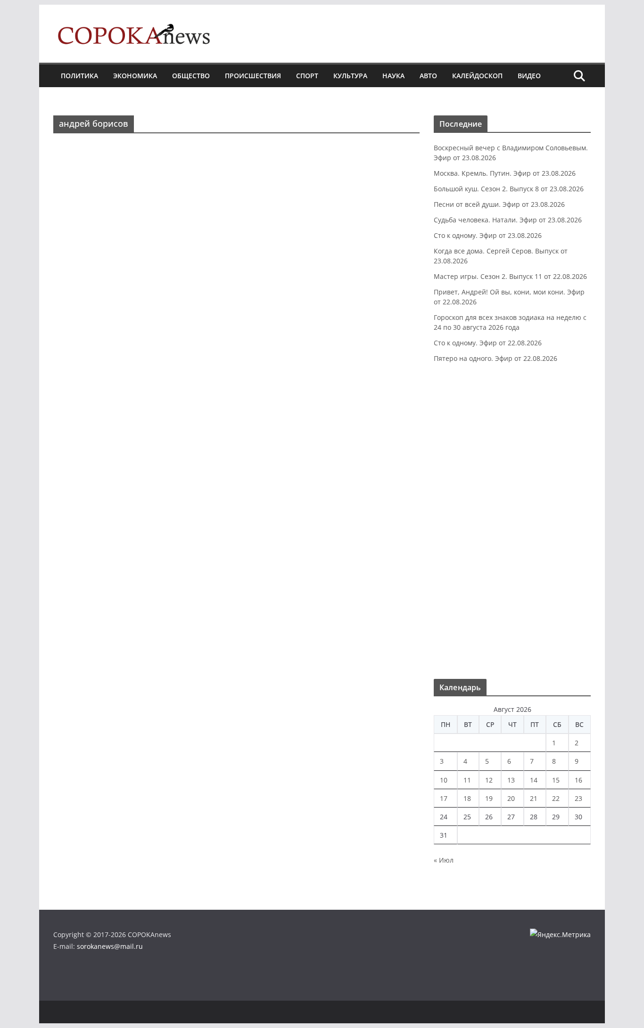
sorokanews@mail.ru (110, 946)
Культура (350, 75)
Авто (428, 75)
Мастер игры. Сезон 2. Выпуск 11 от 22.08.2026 (510, 276)
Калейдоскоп (477, 75)
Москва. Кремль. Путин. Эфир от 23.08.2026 (505, 173)
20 (511, 798)
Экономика (135, 75)
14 (533, 779)
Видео (529, 75)
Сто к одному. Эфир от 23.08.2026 (488, 235)
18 (467, 798)
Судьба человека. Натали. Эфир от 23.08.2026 (508, 219)
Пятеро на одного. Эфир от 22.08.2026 (495, 358)
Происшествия (253, 75)
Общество (191, 75)
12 (489, 779)
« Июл (444, 860)
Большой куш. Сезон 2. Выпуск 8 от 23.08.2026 (509, 188)
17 (443, 798)
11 (467, 779)
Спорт (307, 75)
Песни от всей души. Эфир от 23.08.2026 (499, 204)
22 (556, 798)
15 (556, 779)
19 (489, 798)
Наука (393, 75)
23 (578, 798)
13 (511, 779)
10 (443, 779)
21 (533, 798)
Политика (79, 75)
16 (578, 779)
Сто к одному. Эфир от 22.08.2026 (488, 342)
